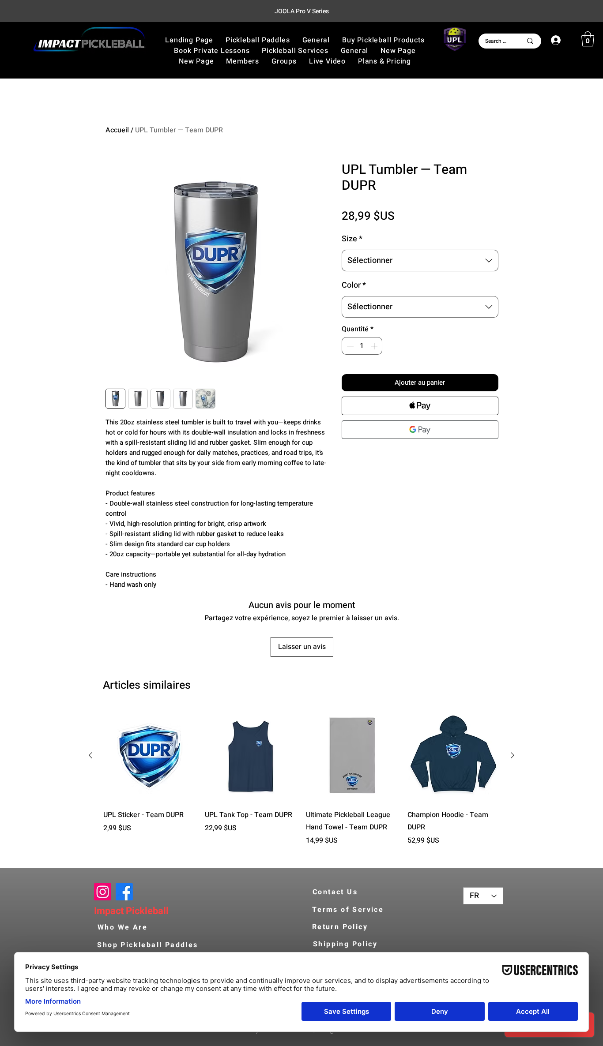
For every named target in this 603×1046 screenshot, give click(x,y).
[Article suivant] (512, 755)
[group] (301, 784)
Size (352, 239)
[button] (383, 40)
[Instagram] (102, 891)
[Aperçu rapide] (149, 755)
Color (354, 285)
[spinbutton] (362, 345)
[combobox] (420, 261)
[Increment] (375, 345)
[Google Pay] (420, 429)
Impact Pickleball (131, 911)
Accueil (117, 130)
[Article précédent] (90, 755)
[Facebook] (124, 891)
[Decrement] (349, 345)
